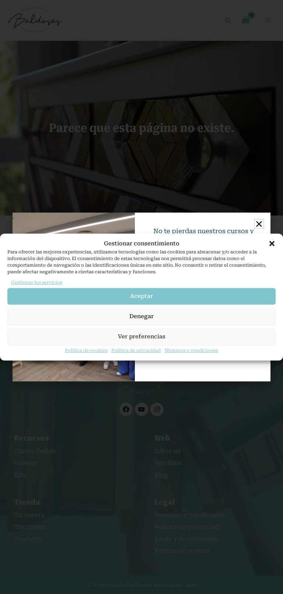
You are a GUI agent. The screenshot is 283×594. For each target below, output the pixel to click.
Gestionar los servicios (36, 282)
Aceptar (141, 296)
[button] (272, 243)
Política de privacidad (136, 350)
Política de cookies (86, 350)
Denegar (141, 316)
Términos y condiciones (191, 350)
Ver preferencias (141, 336)
